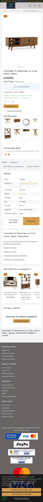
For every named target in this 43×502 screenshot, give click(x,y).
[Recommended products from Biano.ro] (22, 143)
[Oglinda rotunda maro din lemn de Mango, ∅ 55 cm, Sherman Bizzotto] (26, 122)
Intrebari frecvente (8, 388)
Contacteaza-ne (7, 385)
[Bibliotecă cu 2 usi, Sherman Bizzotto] (7, 134)
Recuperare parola (8, 411)
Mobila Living (15, 11)
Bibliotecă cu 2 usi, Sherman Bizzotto (25, 293)
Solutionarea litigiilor (9, 396)
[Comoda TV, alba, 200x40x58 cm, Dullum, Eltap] (10, 282)
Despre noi (5, 350)
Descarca (30, 221)
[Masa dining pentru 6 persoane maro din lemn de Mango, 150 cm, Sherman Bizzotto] (35, 120)
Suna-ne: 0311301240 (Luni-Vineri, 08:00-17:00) (22, 151)
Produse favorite (7, 416)
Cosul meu (5, 371)
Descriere (14, 162)
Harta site (5, 391)
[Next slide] (38, 287)
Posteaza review (21, 321)
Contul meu (6, 405)
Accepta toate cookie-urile (21, 490)
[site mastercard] (21, 473)
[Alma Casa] (10, 5)
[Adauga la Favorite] (15, 288)
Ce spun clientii (33, 166)
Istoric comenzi (7, 414)
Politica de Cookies (8, 359)
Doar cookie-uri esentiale (21, 494)
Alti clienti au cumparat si (14, 166)
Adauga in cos (11, 106)
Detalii (4, 162)
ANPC (4, 393)
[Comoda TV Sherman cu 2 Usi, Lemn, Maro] (26, 130)
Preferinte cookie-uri (21, 498)
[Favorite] (35, 6)
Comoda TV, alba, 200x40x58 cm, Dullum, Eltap (10, 293)
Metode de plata (7, 373)
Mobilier (4, 11)
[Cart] (40, 6)
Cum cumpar (6, 368)
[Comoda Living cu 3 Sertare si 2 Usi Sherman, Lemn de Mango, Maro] (17, 120)
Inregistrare (6, 408)
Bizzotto (22, 194)
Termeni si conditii (8, 353)
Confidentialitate (7, 356)
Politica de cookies (17, 481)
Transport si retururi (8, 376)
